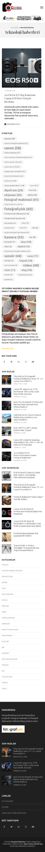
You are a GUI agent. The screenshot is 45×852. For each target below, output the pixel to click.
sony (32, 256)
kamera (14, 237)
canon (12, 148)
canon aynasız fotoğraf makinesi (18, 157)
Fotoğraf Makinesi (18, 842)
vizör (9, 270)
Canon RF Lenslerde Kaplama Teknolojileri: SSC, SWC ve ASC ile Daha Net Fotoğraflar (28, 442)
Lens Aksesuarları (9, 659)
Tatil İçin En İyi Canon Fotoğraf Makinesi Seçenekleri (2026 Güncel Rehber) (27, 417)
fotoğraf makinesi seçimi (13, 204)
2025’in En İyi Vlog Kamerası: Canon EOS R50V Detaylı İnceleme (20, 98)
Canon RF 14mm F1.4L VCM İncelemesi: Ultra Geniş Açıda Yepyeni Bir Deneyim (26, 391)
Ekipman (5, 606)
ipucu (23, 228)
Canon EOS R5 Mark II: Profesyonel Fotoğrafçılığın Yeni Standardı (28, 511)
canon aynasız (12, 153)
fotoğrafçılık (18, 209)
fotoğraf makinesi (21, 199)
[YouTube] (33, 361)
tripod (25, 260)
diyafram (13, 190)
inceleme (9, 228)
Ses (3, 671)
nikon (8, 246)
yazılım (8, 279)
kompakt (9, 242)
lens (26, 241)
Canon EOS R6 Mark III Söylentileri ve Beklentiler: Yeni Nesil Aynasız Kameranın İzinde (27, 523)
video (31, 265)
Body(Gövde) (7, 577)
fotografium (7, 801)
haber (25, 223)
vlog (26, 270)
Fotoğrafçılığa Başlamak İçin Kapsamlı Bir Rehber (26, 534)
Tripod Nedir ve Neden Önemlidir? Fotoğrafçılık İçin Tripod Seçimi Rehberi (26, 548)
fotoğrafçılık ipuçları (14, 218)
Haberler (6, 624)
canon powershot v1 (14, 185)
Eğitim (4, 600)
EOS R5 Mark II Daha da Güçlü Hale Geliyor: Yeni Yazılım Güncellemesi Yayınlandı (27, 475)
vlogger (8, 274)
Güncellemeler (8, 618)
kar (33, 237)
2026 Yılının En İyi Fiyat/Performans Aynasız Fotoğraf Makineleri (25, 455)
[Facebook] (4, 361)
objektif (23, 246)
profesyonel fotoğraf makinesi (17, 251)
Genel (4, 612)
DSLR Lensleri (7, 594)
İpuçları (5, 641)
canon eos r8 (10, 181)
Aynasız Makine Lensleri (12, 571)
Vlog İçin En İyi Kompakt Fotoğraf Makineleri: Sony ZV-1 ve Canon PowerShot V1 (28, 378)
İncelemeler (7, 635)
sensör (12, 256)
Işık (3, 647)
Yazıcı (4, 689)
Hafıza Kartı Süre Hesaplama (14, 813)
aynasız (9, 138)
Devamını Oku (13, 124)
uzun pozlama (10, 265)
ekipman (13, 195)
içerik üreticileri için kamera (16, 232)
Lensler (5, 665)
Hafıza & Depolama (10, 630)
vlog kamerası (25, 275)
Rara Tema (28, 844)
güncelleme (10, 223)
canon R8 (34, 185)
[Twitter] (11, 361)
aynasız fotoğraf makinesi (16, 143)
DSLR (32, 190)
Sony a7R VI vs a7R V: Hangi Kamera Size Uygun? (25, 428)
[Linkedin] (18, 361)
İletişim (5, 807)
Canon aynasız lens (12, 162)
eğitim (32, 195)
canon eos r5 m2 (12, 167)
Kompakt (5, 653)
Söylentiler (7, 677)
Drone (4, 582)
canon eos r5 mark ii (14, 171)
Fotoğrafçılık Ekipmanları (16, 214)
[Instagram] (25, 361)
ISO (35, 228)
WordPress (38, 844)
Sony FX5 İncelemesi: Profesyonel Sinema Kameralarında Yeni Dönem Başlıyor (28, 404)
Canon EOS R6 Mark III (13, 176)
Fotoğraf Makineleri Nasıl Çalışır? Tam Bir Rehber (28, 498)
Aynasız (5, 565)
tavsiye (8, 261)
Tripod (5, 683)
